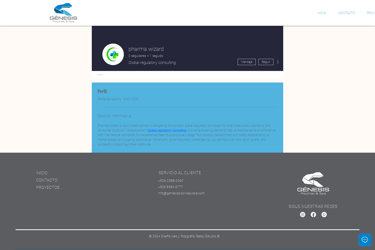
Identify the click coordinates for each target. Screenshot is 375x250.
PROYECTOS (47, 187)
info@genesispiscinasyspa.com (181, 193)
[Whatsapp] (324, 214)
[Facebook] (313, 214)
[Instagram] (302, 214)
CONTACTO (46, 180)
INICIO (41, 173)
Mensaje (246, 62)
